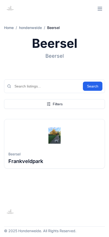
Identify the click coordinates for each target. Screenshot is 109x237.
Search (92, 86)
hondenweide (30, 27)
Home (9, 27)
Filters (58, 104)
